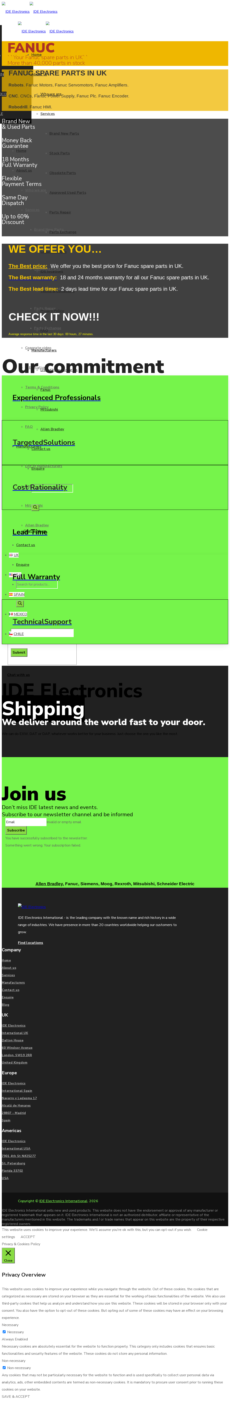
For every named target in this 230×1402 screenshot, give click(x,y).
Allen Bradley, (49, 883)
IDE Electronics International (63, 1201)
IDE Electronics (14, 1026)
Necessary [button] (10, 1324)
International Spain (17, 1091)
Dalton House (12, 1040)
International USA (16, 1149)
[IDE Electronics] (30, 11)
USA (5, 1178)
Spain (6, 1120)
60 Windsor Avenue (17, 1048)
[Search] (35, 507)
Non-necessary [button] (13, 1360)
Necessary (15, 1332)
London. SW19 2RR (17, 1055)
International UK (15, 1033)
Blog (5, 1005)
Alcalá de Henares (16, 1106)
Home (6, 960)
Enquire (8, 997)
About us (9, 968)
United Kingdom (14, 1063)
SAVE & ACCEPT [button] (16, 1396)
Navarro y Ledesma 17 (19, 1098)
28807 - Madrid (14, 1113)
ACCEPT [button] (28, 1236)
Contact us (10, 990)
